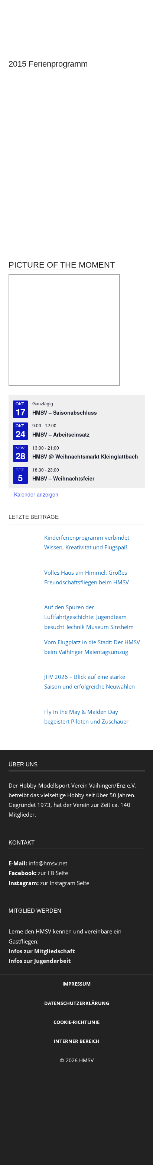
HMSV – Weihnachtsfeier (63, 478)
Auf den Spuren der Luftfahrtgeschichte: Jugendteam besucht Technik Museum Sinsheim (89, 617)
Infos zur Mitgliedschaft (42, 951)
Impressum (76, 983)
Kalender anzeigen (36, 494)
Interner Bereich (77, 1041)
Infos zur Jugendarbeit (40, 960)
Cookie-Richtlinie (76, 1022)
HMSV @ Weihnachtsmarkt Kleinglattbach (85, 456)
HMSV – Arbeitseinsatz (60, 434)
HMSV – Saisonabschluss (64, 412)
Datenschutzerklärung (76, 1003)
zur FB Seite (53, 873)
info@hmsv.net (48, 863)
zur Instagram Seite (64, 883)
